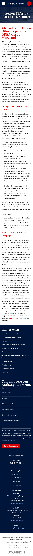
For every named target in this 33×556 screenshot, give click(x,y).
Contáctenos (16, 485)
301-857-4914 (17, 463)
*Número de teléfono (8, 404)
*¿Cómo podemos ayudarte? (11, 420)
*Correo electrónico (8, 409)
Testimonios (16, 481)
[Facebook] (10, 528)
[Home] (16, 3)
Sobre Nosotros (16, 474)
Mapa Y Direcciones (16, 503)
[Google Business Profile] (19, 528)
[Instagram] (14, 528)
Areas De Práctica (16, 478)
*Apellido (4, 398)
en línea (23, 318)
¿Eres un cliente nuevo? (9, 415)
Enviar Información (11, 446)
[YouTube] (23, 528)
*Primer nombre (7, 393)
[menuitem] (16, 334)
